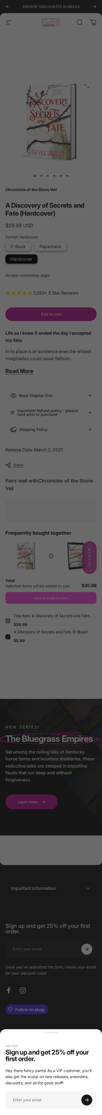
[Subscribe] (86, 1100)
